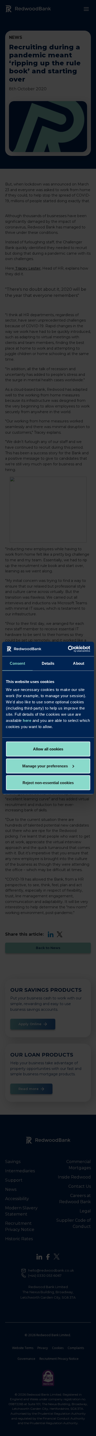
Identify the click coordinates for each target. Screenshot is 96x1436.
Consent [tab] (17, 663)
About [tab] (78, 663)
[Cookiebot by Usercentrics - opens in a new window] (68, 649)
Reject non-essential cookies (48, 783)
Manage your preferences (45, 766)
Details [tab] (48, 663)
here (27, 720)
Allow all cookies (48, 749)
